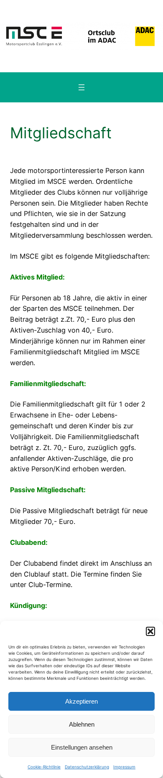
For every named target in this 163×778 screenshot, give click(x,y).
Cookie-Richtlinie (44, 766)
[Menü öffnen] (81, 87)
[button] (150, 631)
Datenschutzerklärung (87, 766)
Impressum (124, 766)
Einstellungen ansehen (81, 747)
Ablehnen (81, 724)
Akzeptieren (81, 701)
